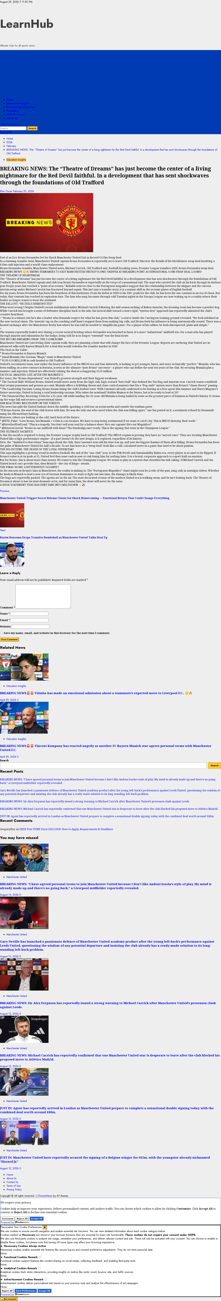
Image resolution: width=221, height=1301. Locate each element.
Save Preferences (25, 1290)
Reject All (22, 1218)
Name (5, 613)
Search (4, 760)
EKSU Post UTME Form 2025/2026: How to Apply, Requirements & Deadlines (66, 829)
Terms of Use (13, 1186)
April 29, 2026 (8, 700)
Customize (7, 1218)
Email (5, 620)
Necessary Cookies (16, 1246)
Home (10, 100)
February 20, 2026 (23, 191)
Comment (7, 607)
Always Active (37, 1246)
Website (5, 626)
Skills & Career (15, 114)
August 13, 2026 (9, 956)
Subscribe (6, 132)
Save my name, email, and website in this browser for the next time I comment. (57, 633)
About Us (12, 118)
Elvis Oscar (6, 191)
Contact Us (12, 1182)
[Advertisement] (110, 72)
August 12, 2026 (9, 1066)
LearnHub (26, 23)
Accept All (36, 1218)
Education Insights (17, 103)
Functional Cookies (15, 1257)
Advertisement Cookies (18, 1279)
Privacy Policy (14, 1189)
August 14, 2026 (9, 895)
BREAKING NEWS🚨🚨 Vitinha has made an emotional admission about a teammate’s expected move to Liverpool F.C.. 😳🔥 (96, 693)
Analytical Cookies (15, 1268)
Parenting (12, 111)
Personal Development (20, 107)
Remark (33, 1257)
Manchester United (16, 877)
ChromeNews (44, 1196)
